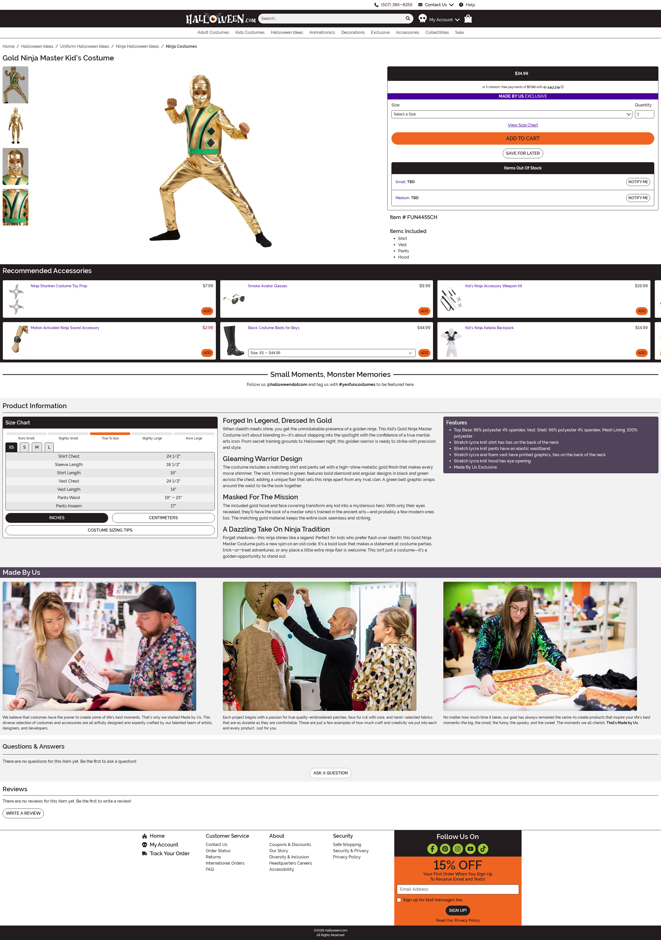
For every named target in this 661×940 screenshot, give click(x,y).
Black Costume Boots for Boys (274, 328)
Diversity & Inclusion (289, 856)
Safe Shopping (347, 844)
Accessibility (281, 869)
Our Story (278, 850)
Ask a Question (330, 773)
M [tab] (37, 447)
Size (395, 105)
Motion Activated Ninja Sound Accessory (65, 328)
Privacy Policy (347, 856)
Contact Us (436, 4)
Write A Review (23, 813)
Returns (213, 856)
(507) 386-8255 (396, 4)
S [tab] (24, 447)
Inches (57, 517)
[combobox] (330, 19)
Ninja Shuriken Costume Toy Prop (59, 286)
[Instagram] (458, 849)
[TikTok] (483, 849)
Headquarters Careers (290, 863)
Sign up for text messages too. (433, 899)
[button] (439, 18)
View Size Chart (523, 125)
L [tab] (49, 447)
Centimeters (163, 517)
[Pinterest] (445, 849)
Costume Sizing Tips (110, 530)
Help (470, 4)
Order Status (218, 850)
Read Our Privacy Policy (458, 920)
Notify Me (638, 182)
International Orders (225, 863)
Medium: (403, 198)
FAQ (210, 869)
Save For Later (523, 153)
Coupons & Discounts (290, 844)
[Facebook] (432, 849)
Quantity (643, 105)
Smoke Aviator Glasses (267, 286)
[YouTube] (470, 849)
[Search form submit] (408, 19)
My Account (164, 845)
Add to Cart (523, 138)
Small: (401, 182)
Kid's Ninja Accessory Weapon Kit (493, 286)
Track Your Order (170, 853)
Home (157, 836)
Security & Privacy (351, 850)
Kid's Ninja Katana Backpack (489, 328)
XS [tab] (11, 447)
